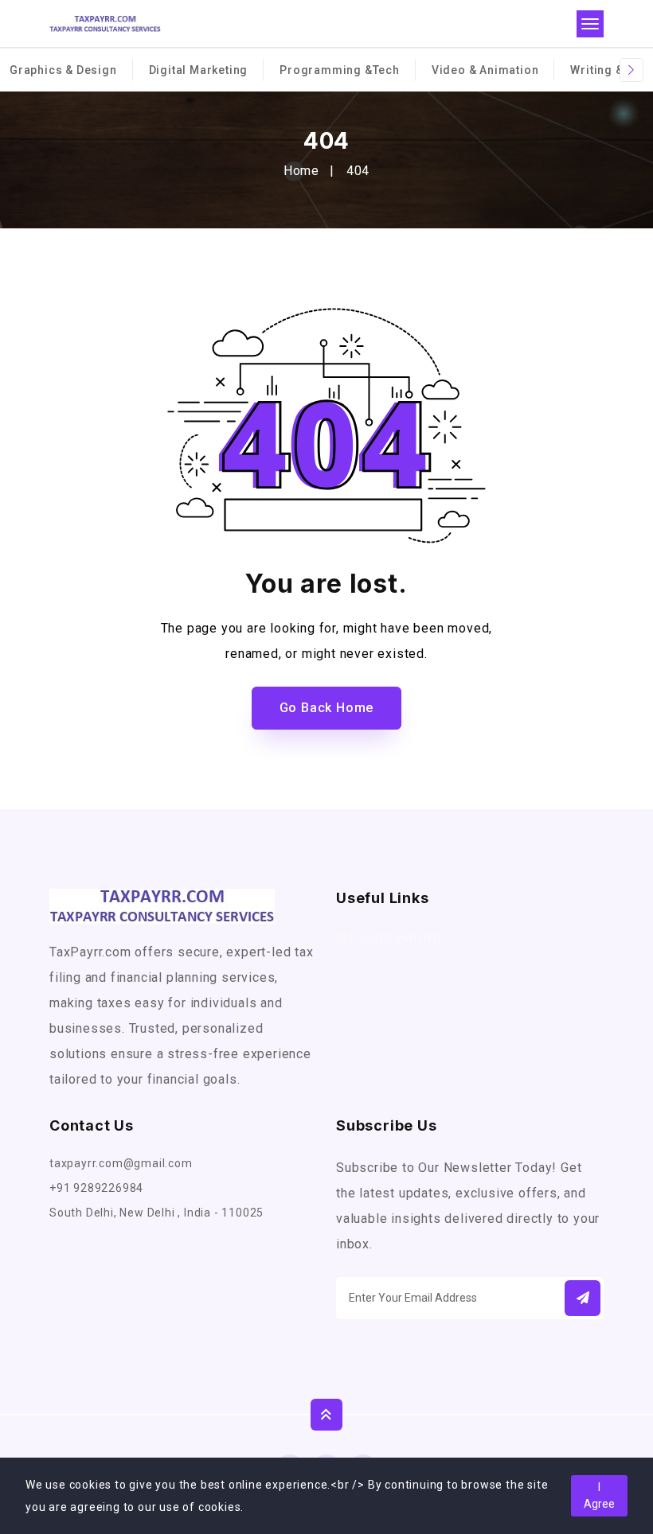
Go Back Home (327, 707)
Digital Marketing (198, 70)
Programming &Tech (340, 70)
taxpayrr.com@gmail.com (121, 1163)
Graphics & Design (63, 70)
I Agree (599, 1495)
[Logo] (105, 24)
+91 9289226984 (96, 1188)
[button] (582, 1298)
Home (301, 170)
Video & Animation (485, 70)
